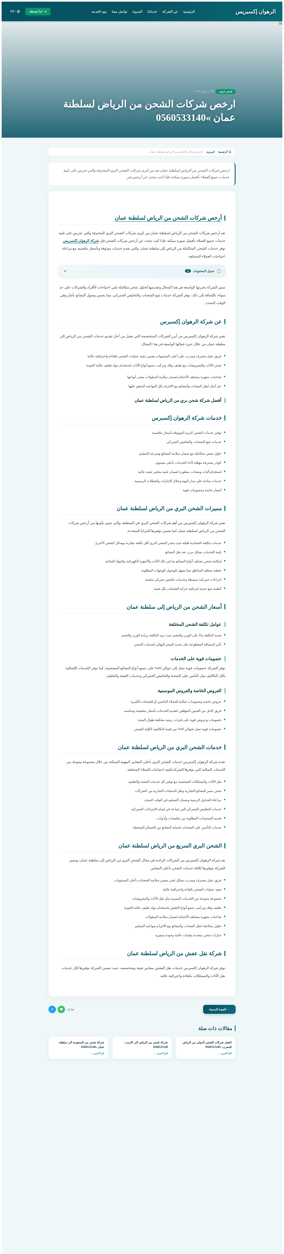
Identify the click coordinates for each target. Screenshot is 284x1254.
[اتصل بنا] (12, 1227)
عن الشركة (170, 11)
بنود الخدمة (99, 11)
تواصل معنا (119, 11)
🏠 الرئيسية (225, 151)
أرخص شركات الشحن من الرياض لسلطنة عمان (168, 218)
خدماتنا (152, 11)
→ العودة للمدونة (219, 1009)
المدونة (137, 11)
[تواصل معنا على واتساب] (12, 1241)
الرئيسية (189, 11)
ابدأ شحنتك (35, 11)
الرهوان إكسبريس (256, 12)
